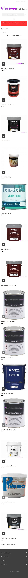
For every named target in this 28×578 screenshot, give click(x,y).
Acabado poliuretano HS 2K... (8, 430)
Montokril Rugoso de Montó (8, 285)
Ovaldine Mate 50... (6, 141)
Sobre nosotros (6, 553)
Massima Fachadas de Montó (8, 466)
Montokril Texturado (6, 249)
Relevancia (14, 32)
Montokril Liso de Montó (7, 68)
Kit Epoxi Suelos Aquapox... (8, 502)
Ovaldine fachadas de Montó (8, 538)
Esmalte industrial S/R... (7, 357)
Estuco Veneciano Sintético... (8, 104)
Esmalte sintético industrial (8, 321)
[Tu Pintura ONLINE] (14, 8)
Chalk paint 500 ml (6, 213)
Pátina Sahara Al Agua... (6, 177)
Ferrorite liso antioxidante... (8, 393)
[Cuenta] (17, 2)
